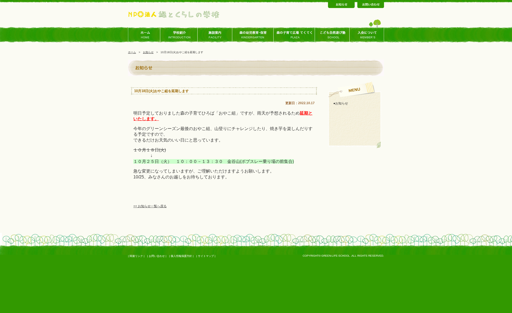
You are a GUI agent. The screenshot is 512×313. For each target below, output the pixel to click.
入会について (367, 35)
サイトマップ (206, 256)
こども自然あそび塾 (332, 35)
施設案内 (215, 35)
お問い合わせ (157, 256)
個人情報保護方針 (181, 256)
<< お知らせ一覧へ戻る (150, 206)
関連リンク (136, 256)
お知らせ (148, 52)
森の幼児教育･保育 (253, 35)
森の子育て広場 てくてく (294, 35)
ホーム (145, 35)
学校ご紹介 (180, 35)
